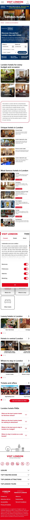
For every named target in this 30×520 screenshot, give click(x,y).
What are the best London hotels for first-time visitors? (12, 414)
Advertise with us (5, 499)
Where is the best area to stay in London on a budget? (12, 428)
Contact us (4, 496)
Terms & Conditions (21, 502)
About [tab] (24, 238)
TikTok (2, 463)
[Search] (27, 2)
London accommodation (11, 23)
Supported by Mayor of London (20, 492)
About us (18, 496)
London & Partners (6, 492)
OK (15, 285)
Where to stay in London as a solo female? (12, 435)
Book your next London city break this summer (19, 7)
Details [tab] (15, 238)
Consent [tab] (5, 238)
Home (2, 23)
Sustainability (19, 499)
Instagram (12, 463)
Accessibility (4, 502)
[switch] (26, 269)
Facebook (27, 463)
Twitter (22, 463)
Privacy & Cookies (6, 505)
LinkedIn (17, 463)
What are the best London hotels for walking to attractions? (12, 421)
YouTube (7, 463)
